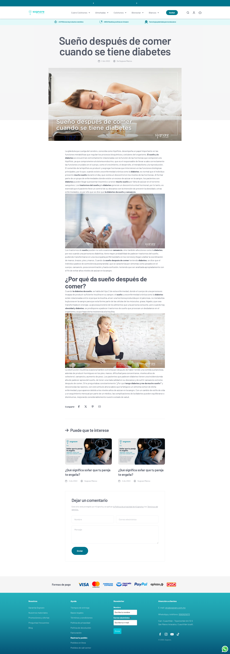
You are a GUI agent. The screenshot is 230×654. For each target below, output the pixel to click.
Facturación (76, 632)
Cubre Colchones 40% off (115, 3)
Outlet (172, 12)
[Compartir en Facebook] (78, 406)
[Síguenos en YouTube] (172, 634)
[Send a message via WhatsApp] (225, 649)
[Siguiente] (136, 3)
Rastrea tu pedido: (79, 637)
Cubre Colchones (79, 12)
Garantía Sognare (36, 607)
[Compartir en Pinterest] (92, 406)
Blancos (152, 12)
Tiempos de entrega (80, 607)
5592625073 (184, 614)
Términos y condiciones (82, 617)
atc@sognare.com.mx (175, 607)
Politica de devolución (81, 627)
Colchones (119, 12)
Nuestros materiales (38, 612)
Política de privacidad (80, 622)
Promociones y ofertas (38, 617)
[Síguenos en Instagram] (166, 634)
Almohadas (100, 12)
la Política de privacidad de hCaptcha (128, 506)
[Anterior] (93, 3)
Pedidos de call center (81, 647)
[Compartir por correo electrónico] (99, 406)
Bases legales (77, 612)
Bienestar (136, 12)
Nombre (117, 607)
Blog (30, 627)
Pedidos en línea (78, 642)
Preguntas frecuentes (38, 622)
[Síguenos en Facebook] (160, 634)
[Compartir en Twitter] (85, 406)
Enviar (117, 631)
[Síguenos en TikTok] (178, 634)
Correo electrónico (122, 618)
